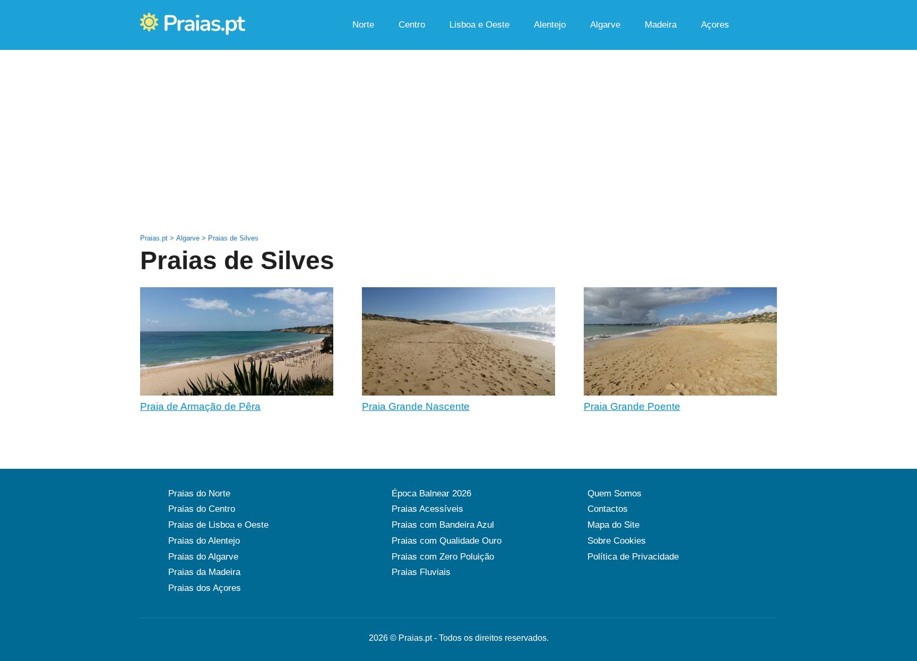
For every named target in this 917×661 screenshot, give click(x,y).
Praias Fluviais (421, 572)
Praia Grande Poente (632, 406)
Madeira (661, 25)
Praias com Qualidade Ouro (446, 541)
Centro (412, 25)
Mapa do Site (613, 525)
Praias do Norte (199, 493)
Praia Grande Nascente (416, 406)
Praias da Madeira (204, 572)
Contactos (607, 509)
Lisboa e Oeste (479, 25)
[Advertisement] (458, 158)
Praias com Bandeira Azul (443, 525)
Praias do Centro (201, 509)
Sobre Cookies (616, 541)
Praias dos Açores (204, 588)
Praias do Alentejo (204, 541)
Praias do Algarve (203, 557)
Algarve (605, 25)
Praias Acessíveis (427, 509)
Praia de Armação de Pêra (200, 406)
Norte (363, 25)
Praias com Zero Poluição (443, 557)
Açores (715, 25)
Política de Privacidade (633, 557)
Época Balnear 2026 (431, 493)
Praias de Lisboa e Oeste (218, 525)
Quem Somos (614, 493)
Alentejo (550, 25)
